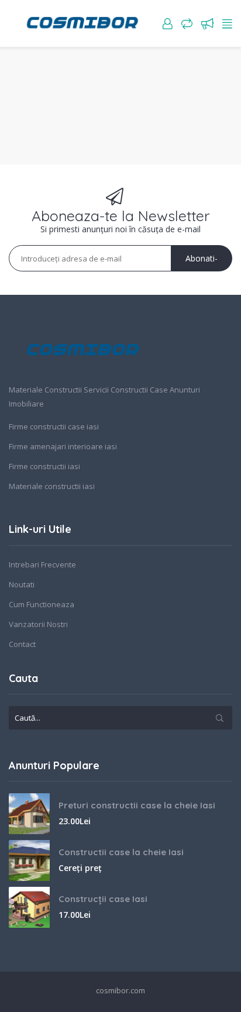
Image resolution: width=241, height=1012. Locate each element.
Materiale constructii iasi (52, 486)
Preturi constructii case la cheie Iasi (136, 805)
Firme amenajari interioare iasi (63, 446)
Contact (22, 644)
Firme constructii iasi (44, 466)
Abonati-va (201, 262)
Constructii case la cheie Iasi (121, 852)
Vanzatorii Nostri (38, 624)
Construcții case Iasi (102, 898)
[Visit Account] (168, 23)
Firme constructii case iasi (54, 426)
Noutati (22, 584)
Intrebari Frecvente (42, 564)
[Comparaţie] (186, 23)
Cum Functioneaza (41, 604)
